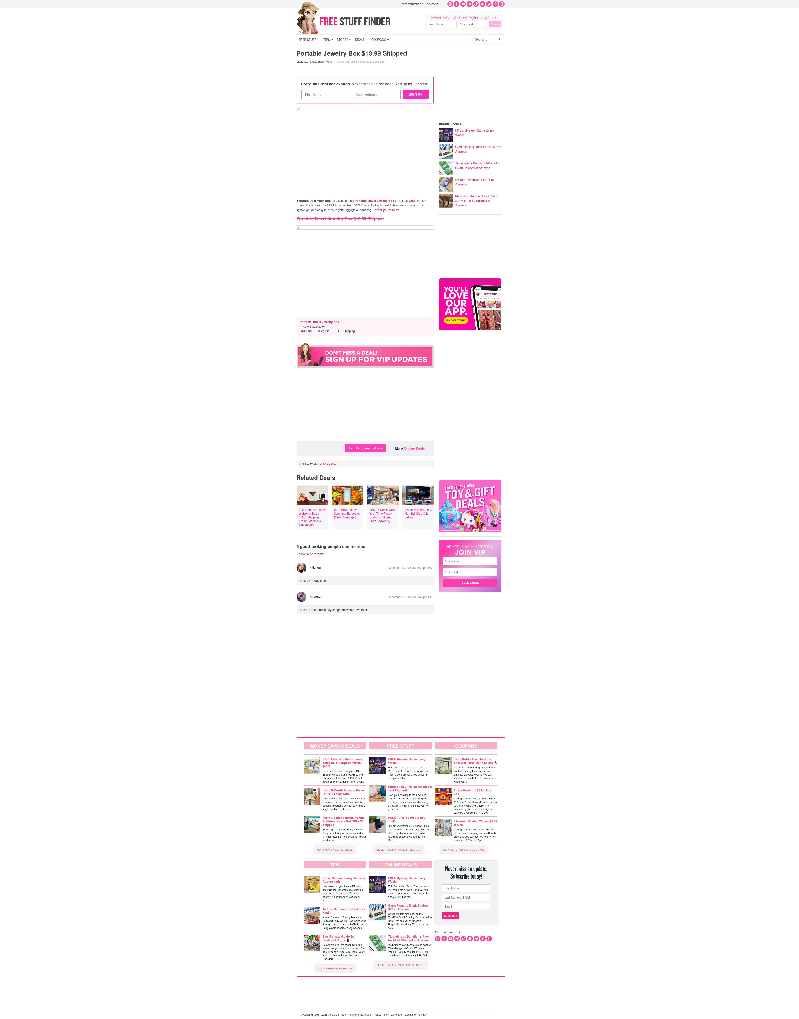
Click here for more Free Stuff (398, 849)
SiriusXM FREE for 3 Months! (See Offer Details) (418, 513)
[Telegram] (469, 4)
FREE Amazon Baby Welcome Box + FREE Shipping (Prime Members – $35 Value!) (312, 517)
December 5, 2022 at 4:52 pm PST (411, 568)
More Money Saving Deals (335, 849)
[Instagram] (450, 4)
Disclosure (397, 1014)
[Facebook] (456, 4)
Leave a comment (310, 554)
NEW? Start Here (411, 4)
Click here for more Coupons (463, 849)
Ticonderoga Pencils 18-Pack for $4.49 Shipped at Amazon (477, 165)
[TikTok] (476, 4)
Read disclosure (375, 61)
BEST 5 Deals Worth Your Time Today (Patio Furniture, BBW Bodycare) (382, 515)
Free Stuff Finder (352, 21)
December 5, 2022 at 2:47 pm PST (411, 597)
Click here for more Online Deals (400, 965)
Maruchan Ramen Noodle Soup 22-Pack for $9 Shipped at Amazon (476, 200)
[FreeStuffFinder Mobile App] (502, 4)
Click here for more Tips (335, 968)
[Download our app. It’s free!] (470, 329)
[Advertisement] (365, 407)
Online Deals (414, 448)
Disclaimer (410, 1014)
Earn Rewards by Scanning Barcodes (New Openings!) (347, 513)
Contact (432, 4)
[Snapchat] (482, 4)
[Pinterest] (495, 4)
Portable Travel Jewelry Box (319, 322)
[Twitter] (489, 4)
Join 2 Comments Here (365, 448)
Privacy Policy (381, 1014)
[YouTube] (463, 4)
